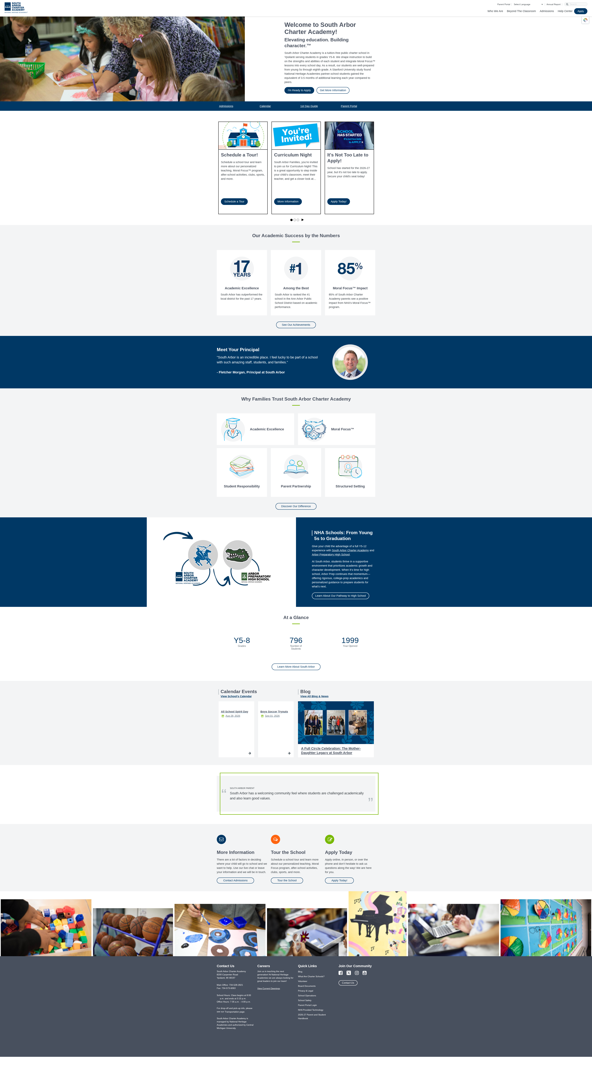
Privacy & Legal (305, 991)
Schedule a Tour (234, 201)
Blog (300, 971)
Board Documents (307, 986)
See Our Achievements (296, 324)
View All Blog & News (314, 696)
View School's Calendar (236, 696)
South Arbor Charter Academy (350, 550)
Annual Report (554, 4)
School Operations (307, 995)
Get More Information (333, 90)
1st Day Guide (309, 106)
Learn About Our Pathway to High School (340, 595)
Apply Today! (339, 201)
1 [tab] (291, 220)
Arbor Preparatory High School (331, 554)
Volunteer (302, 981)
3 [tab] (298, 220)
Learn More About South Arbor (296, 666)
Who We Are (495, 11)
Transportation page (235, 1012)
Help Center (565, 11)
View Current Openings (268, 988)
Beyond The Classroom (521, 11)
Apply (581, 11)
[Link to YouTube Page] (365, 973)
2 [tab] (295, 220)
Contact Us (348, 983)
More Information (288, 201)
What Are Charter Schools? (311, 976)
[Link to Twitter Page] (348, 973)
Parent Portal (503, 4)
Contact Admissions (235, 880)
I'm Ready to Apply (299, 90)
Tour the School (287, 880)
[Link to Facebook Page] (341, 973)
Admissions (547, 11)
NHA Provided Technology (310, 1010)
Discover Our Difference (296, 506)
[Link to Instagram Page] (357, 973)
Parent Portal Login (307, 1005)
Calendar (265, 106)
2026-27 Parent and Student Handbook (312, 1016)
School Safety (304, 1000)
